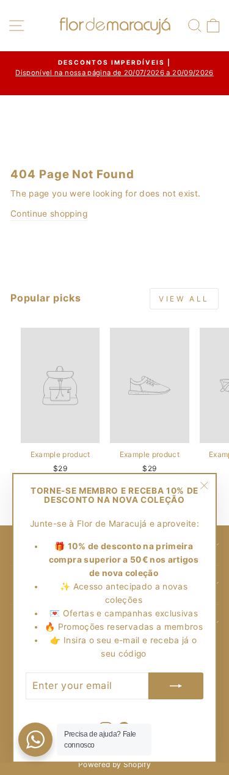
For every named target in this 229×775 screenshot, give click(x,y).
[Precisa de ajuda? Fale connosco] (35, 740)
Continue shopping (48, 213)
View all (184, 298)
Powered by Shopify (114, 764)
